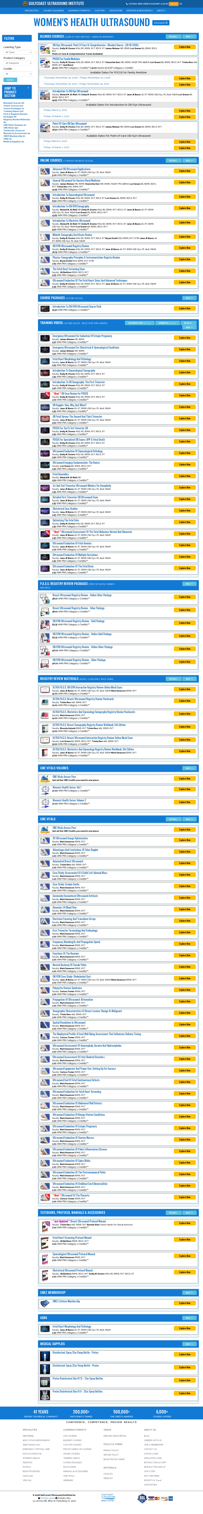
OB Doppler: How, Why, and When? (70, 405)
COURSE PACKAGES (72, 1462)
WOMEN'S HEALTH (31, 1458)
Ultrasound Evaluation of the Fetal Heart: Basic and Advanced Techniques (90, 280)
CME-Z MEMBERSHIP (153, 1445)
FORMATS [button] (78, 10)
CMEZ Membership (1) (14, 136)
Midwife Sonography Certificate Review (72, 235)
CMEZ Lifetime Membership (66, 1301)
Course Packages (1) (13, 108)
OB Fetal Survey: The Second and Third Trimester (77, 416)
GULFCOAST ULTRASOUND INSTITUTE (56, 3)
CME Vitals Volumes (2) (14, 125)
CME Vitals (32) (10, 128)
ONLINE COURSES (71, 1454)
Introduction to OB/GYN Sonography (71, 206)
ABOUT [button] (161, 10)
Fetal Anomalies (61, 474)
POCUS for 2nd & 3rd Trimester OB (70, 428)
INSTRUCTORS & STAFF (155, 1462)
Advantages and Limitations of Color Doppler (75, 850)
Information (160, 23)
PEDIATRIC (27, 1462)
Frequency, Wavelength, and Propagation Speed (76, 942)
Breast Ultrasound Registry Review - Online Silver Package (82, 595)
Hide (188, 36)
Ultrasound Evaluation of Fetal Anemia (72, 543)
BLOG (146, 1436)
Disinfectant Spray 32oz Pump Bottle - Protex (76, 1365)
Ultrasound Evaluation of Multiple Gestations (75, 555)
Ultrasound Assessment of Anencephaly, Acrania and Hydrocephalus (87, 1046)
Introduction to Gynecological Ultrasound (73, 195)
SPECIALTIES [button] (31, 10)
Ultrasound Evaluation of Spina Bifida (71, 1161)
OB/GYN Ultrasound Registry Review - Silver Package (79, 660)
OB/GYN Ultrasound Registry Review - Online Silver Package (83, 647)
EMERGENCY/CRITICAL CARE (36, 1449)
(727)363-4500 (47, 1498)
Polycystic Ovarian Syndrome (67, 988)
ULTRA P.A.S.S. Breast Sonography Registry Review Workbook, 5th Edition (89, 725)
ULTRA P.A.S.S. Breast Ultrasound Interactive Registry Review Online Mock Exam (93, 738)
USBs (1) (7, 139)
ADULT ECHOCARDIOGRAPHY (36, 1440)
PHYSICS (27, 1467)
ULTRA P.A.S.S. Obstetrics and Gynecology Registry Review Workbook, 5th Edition (93, 749)
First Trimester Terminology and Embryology (75, 930)
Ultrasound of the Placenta (71, 1195)
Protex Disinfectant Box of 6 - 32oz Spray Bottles (78, 1391)
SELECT (10, 79)
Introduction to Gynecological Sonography (74, 370)
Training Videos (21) (13, 111)
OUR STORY (149, 1471)
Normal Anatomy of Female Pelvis (70, 965)
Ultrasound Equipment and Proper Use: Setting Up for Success (84, 1069)
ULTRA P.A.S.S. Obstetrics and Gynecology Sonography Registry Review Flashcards (94, 712)
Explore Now (184, 47)
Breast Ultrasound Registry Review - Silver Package (79, 608)
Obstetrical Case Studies (65, 509)
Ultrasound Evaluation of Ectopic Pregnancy (75, 1126)
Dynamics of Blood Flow (65, 907)
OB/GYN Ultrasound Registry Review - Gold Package (79, 621)
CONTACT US (150, 1449)
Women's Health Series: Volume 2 (69, 800)
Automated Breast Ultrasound (68, 861)
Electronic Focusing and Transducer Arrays (74, 919)
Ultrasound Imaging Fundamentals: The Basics (76, 463)
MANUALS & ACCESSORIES (75, 1471)
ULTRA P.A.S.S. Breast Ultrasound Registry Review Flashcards (83, 699)
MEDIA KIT (108, 1478)
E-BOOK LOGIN (151, 1454)
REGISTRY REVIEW (31, 1471)
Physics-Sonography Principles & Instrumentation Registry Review (86, 257)
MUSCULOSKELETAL (32, 1454)
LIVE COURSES (70, 1436)
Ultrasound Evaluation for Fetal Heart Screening (77, 1092)
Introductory (140, 322)
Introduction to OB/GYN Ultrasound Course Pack (77, 306)
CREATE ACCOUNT (151, 4)
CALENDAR (53, 10)
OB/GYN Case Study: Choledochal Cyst (72, 976)
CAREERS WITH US (153, 1440)
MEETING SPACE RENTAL (115, 1436)
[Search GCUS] (181, 4)
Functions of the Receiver (66, 953)
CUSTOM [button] (99, 10)
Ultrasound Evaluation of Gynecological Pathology (78, 451)
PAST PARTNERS (152, 1476)
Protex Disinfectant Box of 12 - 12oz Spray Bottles (78, 1378)
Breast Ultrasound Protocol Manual (79, 1221)
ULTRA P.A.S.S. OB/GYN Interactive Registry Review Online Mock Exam (87, 687)
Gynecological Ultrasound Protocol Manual (74, 1254)
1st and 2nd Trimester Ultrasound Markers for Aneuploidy (82, 486)
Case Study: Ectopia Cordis (66, 884)
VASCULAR (28, 1476)
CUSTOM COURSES (72, 1445)
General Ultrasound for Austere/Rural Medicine (76, 180)
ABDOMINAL (28, 1436)
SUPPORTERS (150, 1485)
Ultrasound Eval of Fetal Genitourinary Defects (76, 1080)
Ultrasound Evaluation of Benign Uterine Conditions (79, 1115)
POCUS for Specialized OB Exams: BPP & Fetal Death (79, 440)
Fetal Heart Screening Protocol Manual (72, 1238)
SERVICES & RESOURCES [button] (138, 10)
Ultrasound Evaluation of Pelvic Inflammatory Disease (80, 1149)
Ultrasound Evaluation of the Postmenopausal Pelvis (79, 1172)
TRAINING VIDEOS (71, 1458)
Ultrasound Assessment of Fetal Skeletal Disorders (79, 1057)
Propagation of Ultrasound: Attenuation (73, 999)
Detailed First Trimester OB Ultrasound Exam (75, 497)
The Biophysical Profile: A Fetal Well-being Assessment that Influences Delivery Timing (97, 1034)
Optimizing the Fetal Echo (66, 520)
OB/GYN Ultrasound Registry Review (71, 246)
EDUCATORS (116, 10)
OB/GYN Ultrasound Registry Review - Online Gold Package (82, 634)
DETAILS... (173, 36)
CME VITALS (69, 1476)
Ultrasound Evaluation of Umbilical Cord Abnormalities (80, 1184)
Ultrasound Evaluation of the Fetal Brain (73, 566)
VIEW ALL (27, 1480)
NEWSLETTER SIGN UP (154, 1467)
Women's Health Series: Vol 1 (67, 787)
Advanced (167, 322)
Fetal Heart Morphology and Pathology (72, 359)
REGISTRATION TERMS (114, 1459)
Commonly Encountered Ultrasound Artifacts (75, 896)
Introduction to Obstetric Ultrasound (71, 221)
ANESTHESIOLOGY (31, 1445)
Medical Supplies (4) (13, 142)
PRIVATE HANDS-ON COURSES (77, 1449)
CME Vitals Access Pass (64, 777)
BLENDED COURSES (72, 1440)
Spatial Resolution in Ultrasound (69, 1023)
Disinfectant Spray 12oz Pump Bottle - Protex (75, 1352)
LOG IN (164, 4)
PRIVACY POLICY (111, 1450)
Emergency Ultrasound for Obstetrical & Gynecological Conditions (86, 347)
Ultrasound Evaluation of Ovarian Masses (73, 1138)
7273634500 (135, 4)
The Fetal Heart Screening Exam (69, 269)
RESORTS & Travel (152, 1480)
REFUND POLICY (111, 1455)
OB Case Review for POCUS (70, 393)
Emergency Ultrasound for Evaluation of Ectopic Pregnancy (82, 336)
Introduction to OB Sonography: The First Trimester (79, 382)
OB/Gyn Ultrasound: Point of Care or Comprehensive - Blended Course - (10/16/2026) (95, 45)
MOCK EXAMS (69, 1467)
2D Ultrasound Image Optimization (70, 838)
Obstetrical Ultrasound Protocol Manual (73, 1270)
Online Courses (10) (13, 106)
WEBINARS (68, 1480)
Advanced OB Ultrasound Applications (71, 169)
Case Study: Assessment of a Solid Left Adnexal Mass (80, 873)
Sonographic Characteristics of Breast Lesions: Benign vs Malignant (87, 1011)
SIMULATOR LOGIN (153, 1458)
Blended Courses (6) (13, 103)
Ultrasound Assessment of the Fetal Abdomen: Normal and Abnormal (92, 532)
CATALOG (108, 1474)
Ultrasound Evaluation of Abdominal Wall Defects (77, 1103)
